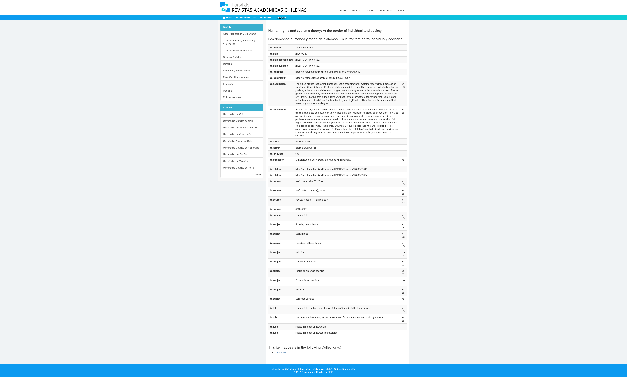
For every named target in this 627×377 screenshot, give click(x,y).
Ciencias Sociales (232, 57)
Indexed (371, 10)
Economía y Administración (237, 70)
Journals (341, 10)
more (258, 174)
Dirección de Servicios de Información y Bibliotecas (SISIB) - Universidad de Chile (314, 368)
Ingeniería (228, 84)
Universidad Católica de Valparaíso (241, 147)
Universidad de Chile (246, 17)
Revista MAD (266, 17)
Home (229, 17)
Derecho (227, 63)
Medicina (227, 90)
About (401, 10)
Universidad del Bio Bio (235, 154)
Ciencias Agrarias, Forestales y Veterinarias (239, 42)
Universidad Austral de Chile (237, 140)
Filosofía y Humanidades (236, 77)
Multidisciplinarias (232, 97)
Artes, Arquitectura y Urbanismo (239, 33)
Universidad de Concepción (237, 134)
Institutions (386, 10)
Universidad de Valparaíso (236, 161)
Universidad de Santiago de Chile (240, 127)
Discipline (356, 10)
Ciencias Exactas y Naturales (238, 50)
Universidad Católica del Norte (238, 167)
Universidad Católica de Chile (238, 120)
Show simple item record (281, 25)
